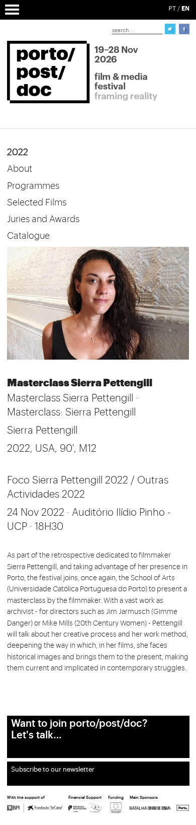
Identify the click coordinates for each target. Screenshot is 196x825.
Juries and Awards (43, 219)
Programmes (33, 185)
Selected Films (36, 202)
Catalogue (28, 235)
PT (172, 9)
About (19, 168)
